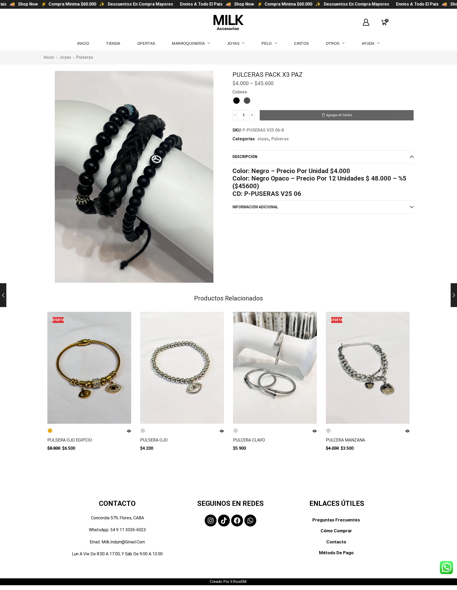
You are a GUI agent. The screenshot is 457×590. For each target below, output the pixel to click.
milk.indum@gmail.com (123, 541)
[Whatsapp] (250, 520)
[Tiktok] (224, 520)
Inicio (49, 57)
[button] (366, 22)
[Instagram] (211, 520)
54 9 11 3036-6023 (128, 529)
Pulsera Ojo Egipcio (69, 440)
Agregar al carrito (339, 115)
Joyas (65, 57)
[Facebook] (237, 520)
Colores (239, 91)
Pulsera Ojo (154, 440)
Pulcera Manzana (345, 440)
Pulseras (84, 57)
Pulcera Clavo (249, 440)
